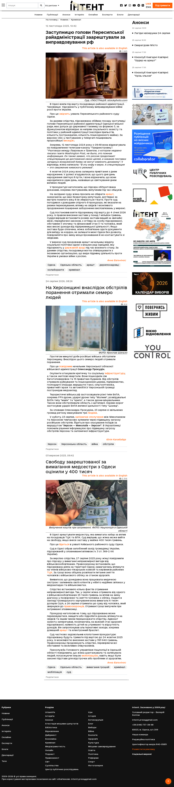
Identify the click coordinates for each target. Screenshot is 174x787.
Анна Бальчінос (116, 260)
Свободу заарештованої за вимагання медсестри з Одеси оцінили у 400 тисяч (81, 466)
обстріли (108, 444)
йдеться (64, 544)
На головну (52, 19)
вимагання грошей (98, 667)
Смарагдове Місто (146, 45)
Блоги (120, 14)
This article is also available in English (104, 48)
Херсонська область (74, 444)
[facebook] (121, 5)
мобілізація (55, 672)
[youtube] (134, 5)
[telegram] (138, 5)
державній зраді (75, 247)
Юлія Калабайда (116, 439)
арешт (110, 194)
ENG (148, 7)
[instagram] (130, 5)
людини (92, 413)
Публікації (52, 14)
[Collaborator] (152, 146)
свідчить (64, 113)
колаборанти (56, 269)
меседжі (68, 140)
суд (69, 672)
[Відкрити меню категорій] (3, 5)
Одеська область (71, 265)
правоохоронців (74, 606)
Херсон (52, 444)
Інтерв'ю (79, 14)
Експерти (107, 14)
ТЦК (49, 572)
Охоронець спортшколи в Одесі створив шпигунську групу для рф (85, 692)
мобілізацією (90, 655)
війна (95, 444)
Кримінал (76, 19)
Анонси (66, 14)
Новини (38, 14)
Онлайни (93, 14)
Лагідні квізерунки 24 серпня (152, 33)
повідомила (66, 773)
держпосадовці (109, 265)
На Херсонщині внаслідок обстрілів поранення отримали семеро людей (86, 292)
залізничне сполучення (89, 417)
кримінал (74, 269)
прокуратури (79, 779)
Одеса (51, 265)
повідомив (65, 366)
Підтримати (162, 5)
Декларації (134, 14)
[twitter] (125, 5)
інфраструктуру (115, 373)
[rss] (143, 5)
